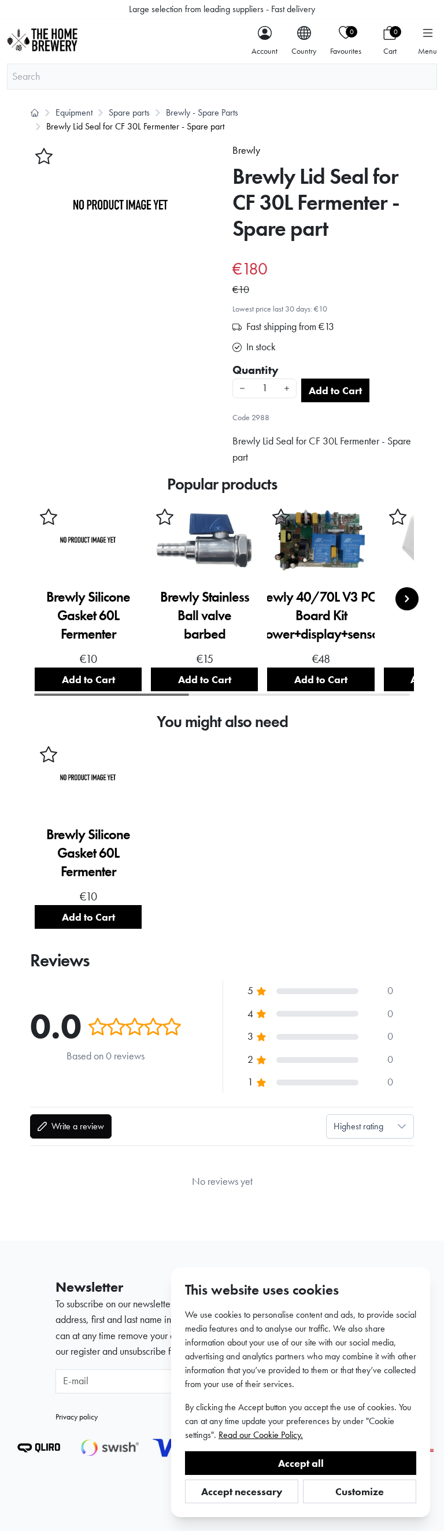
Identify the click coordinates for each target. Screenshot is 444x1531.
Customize (359, 1491)
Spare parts (129, 112)
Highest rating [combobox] (358, 1126)
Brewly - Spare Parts (202, 112)
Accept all (301, 1463)
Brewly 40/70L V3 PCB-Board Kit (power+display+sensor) (321, 615)
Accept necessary (242, 1491)
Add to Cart (335, 390)
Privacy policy (77, 1416)
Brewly (246, 150)
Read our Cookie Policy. (261, 1435)
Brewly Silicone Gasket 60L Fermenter (88, 615)
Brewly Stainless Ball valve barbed (204, 615)
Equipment (74, 112)
